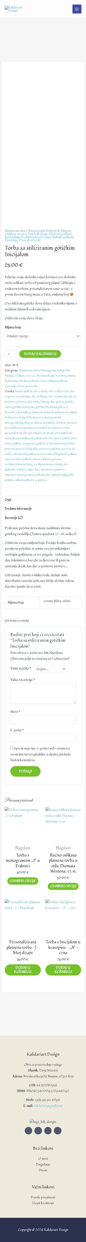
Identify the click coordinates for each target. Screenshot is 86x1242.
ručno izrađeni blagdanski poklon (56, 454)
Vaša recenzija (22, 679)
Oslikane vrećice (16, 234)
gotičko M (42, 407)
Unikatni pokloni (62, 237)
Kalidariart (11, 417)
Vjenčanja (11, 240)
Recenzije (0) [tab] (14, 518)
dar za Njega (39, 396)
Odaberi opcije (23, 881)
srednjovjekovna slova (18, 464)
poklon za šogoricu (24, 444)
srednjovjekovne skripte (48, 464)
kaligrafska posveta (31, 417)
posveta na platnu (49, 449)
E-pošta (17, 730)
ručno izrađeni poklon (18, 459)
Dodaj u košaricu (40, 354)
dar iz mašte (40, 391)
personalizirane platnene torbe (51, 428)
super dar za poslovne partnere (45, 470)
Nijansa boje (13, 327)
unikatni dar (43, 475)
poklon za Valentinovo (50, 444)
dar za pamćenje (57, 396)
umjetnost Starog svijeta (19, 475)
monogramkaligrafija (17, 423)
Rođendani (12, 237)
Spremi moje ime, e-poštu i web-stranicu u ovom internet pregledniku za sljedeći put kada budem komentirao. (40, 754)
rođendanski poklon (24, 454)
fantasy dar (48, 402)
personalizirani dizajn (40, 433)
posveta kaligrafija (27, 449)
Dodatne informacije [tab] (18, 508)
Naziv (15, 711)
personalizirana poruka (18, 428)
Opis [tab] (8, 500)
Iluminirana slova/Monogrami (24, 231)
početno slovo (52, 438)
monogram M (52, 417)
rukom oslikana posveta (46, 459)
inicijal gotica (57, 407)
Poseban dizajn (37, 234)
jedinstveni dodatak (41, 412)
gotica (59, 402)
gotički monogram (23, 407)
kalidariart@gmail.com (48, 1106)
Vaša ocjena (20, 668)
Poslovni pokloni (60, 234)
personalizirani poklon (29, 438)
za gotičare (40, 480)
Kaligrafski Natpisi (58, 231)
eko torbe (33, 402)
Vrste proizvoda (30, 240)
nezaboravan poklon (42, 423)
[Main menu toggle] (76, 9)
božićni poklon (23, 391)
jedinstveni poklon (66, 412)
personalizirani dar (16, 433)
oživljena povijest (66, 423)
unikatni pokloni (23, 480)
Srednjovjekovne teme (35, 237)
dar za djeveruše (59, 391)
